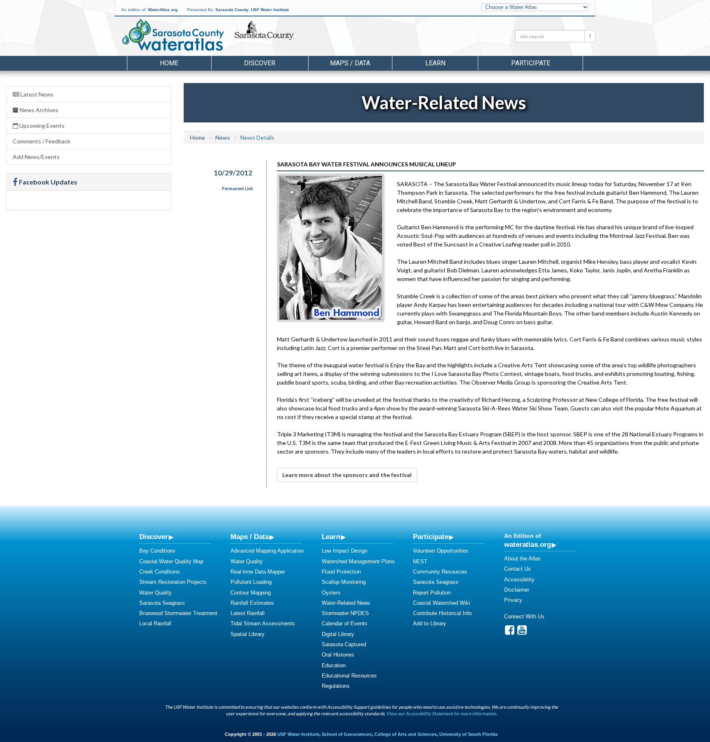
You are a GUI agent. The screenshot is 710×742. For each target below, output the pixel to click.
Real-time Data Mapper (258, 572)
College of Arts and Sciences (405, 734)
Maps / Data (250, 536)
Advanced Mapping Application (267, 551)
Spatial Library (248, 634)
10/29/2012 (233, 172)
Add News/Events (36, 156)
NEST (420, 561)
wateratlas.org (527, 544)
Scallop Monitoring (344, 582)
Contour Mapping (251, 593)
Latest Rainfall (248, 613)
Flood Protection (341, 572)
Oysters (331, 593)
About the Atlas (522, 558)
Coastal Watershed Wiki (441, 603)
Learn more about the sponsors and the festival (347, 474)
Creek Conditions (159, 572)
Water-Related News (346, 603)
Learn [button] (435, 63)
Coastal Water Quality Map (171, 561)
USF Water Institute (270, 9)
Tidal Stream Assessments (263, 623)
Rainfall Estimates (252, 603)
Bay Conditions (157, 551)
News (222, 137)
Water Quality (155, 593)
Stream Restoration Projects (173, 582)
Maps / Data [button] (350, 63)
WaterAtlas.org (163, 9)
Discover (153, 536)
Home (169, 63)
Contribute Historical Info (442, 613)
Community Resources (440, 572)
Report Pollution (432, 593)
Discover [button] (259, 63)
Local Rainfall (155, 623)
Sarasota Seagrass (162, 603)
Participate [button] (530, 63)
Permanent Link (237, 188)
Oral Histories (338, 655)
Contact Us (517, 569)
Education (334, 665)
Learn (331, 536)
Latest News (36, 94)
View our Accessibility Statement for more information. (441, 713)
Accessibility (519, 579)
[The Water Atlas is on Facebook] (509, 632)
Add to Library (429, 623)
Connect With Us (524, 616)
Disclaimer (516, 590)
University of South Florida (468, 734)
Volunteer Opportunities (440, 551)
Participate (430, 536)
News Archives (38, 109)
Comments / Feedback (41, 141)
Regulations (336, 686)
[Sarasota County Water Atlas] (173, 35)
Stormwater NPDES (345, 613)
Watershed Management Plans (358, 561)
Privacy (513, 600)
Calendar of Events (344, 623)
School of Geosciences (347, 734)
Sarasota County (232, 9)
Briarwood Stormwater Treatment (178, 613)
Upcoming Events (41, 125)
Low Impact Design (344, 551)
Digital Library (338, 634)
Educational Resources (349, 676)
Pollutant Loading (251, 582)
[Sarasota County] (283, 37)
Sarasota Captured (344, 644)
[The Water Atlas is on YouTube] (522, 632)
